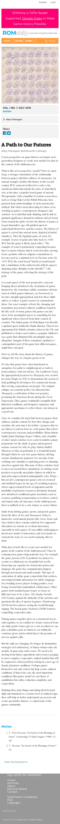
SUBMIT (29, 41)
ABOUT (7, 41)
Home (11, 780)
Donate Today (32, 18)
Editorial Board (17, 789)
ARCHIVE (19, 41)
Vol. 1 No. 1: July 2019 (17, 108)
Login (53, 2)
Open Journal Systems (15, 762)
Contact (12, 791)
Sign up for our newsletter (24, 775)
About (11, 786)
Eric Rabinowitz (20, 819)
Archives (12, 783)
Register (43, 2)
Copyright (13, 802)
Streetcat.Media (35, 819)
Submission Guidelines (22, 797)
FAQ (10, 800)
